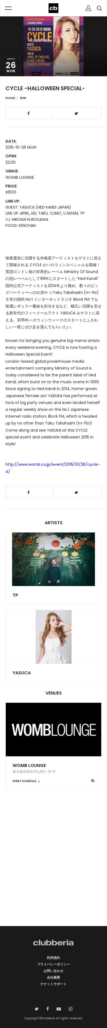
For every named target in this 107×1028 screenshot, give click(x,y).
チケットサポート (53, 984)
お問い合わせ (53, 970)
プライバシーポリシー (53, 964)
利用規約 (53, 957)
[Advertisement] (53, 867)
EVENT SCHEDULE (25, 781)
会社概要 (53, 977)
